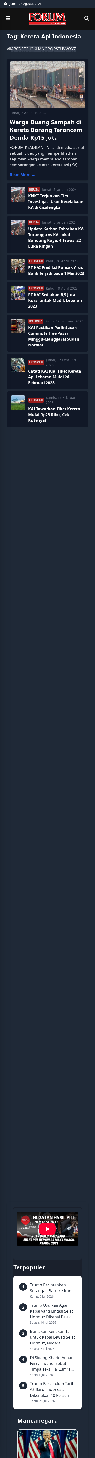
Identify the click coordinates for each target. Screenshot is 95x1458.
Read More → (22, 174)
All (9, 49)
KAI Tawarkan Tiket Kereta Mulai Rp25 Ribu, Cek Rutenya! (54, 414)
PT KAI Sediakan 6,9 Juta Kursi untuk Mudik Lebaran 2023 (55, 300)
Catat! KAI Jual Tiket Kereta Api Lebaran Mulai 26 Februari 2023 (54, 376)
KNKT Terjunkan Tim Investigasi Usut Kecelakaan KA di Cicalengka (56, 201)
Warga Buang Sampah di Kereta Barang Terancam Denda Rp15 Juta (46, 129)
